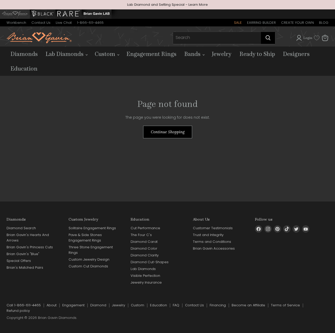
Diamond (98, 305)
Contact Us (41, 23)
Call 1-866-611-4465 (24, 305)
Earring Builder (261, 23)
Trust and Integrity (208, 234)
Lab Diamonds (65, 54)
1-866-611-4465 (90, 23)
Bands (193, 54)
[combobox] (217, 38)
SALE (238, 23)
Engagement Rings (151, 54)
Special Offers (19, 260)
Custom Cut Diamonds (88, 266)
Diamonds (24, 54)
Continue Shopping (168, 131)
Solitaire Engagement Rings (92, 228)
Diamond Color (144, 248)
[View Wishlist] (316, 38)
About (52, 305)
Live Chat (64, 23)
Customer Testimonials (213, 228)
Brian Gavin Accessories (214, 248)
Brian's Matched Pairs (25, 267)
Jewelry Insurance (146, 282)
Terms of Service (285, 305)
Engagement (73, 305)
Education (23, 68)
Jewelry (222, 54)
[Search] (268, 38)
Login (307, 38)
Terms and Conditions (212, 241)
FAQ (176, 305)
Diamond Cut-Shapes (150, 262)
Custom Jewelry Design (89, 259)
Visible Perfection (145, 275)
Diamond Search (21, 228)
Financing (218, 305)
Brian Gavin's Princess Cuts (30, 247)
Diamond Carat (144, 241)
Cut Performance (145, 228)
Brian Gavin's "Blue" (23, 253)
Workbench (16, 23)
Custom (105, 54)
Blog (323, 23)
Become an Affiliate (248, 305)
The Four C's (141, 234)
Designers (296, 54)
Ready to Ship (257, 54)
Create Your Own (297, 23)
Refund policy (18, 310)
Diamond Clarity (145, 255)
